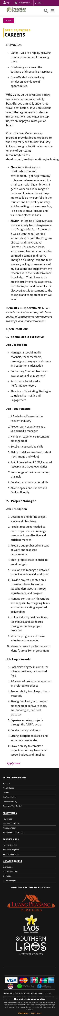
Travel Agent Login (10, 871)
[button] (23, 3)
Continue (23, 1013)
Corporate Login (9, 880)
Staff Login (7, 876)
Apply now (13, 763)
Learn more (36, 1013)
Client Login (8, 867)
